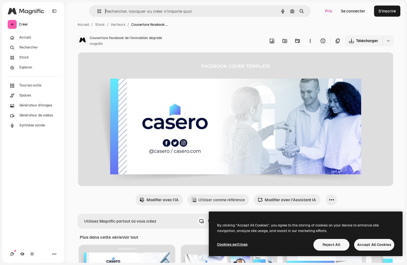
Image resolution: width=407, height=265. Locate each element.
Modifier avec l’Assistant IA (290, 199)
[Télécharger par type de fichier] (388, 40)
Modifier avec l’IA (162, 199)
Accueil (83, 24)
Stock (100, 24)
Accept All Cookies (374, 244)
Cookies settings (232, 244)
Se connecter (353, 11)
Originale (114, 63)
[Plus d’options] (310, 40)
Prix (329, 11)
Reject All (331, 244)
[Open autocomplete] (97, 11)
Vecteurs (118, 24)
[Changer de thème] (32, 253)
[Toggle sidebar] (54, 11)
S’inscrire (387, 11)
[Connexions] (12, 253)
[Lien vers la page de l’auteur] (82, 41)
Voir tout (130, 237)
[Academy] (22, 253)
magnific (96, 44)
